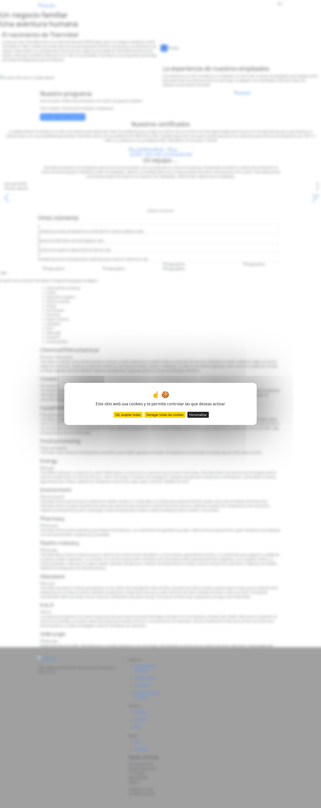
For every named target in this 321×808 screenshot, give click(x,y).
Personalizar (198, 415)
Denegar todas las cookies (165, 415)
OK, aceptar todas (128, 415)
